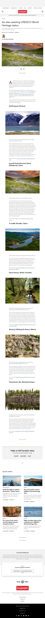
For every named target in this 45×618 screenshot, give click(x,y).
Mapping (30, 8)
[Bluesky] (24, 69)
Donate (16, 456)
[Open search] (2, 12)
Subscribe (23, 456)
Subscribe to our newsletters (22, 571)
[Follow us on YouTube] (26, 615)
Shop (29, 456)
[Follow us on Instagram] (21, 615)
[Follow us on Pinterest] (23, 615)
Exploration (14, 8)
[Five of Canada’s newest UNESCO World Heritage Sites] (33, 490)
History (20, 8)
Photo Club (22, 599)
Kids (25, 8)
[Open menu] (42, 12)
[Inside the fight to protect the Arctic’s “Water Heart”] (12, 490)
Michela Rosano (8, 39)
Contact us (22, 613)
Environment (6, 8)
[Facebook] (21, 69)
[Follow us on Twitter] (18, 615)
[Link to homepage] (22, 11)
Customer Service (22, 597)
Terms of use (22, 608)
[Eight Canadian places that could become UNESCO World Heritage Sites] (33, 520)
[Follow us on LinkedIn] (28, 615)
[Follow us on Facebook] (16, 615)
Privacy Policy (22, 610)
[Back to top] (22, 463)
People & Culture (38, 8)
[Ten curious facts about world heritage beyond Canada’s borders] (12, 520)
